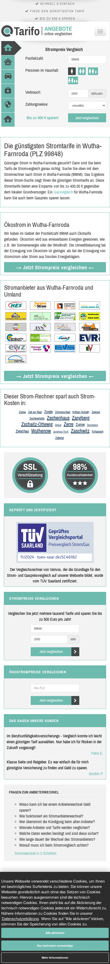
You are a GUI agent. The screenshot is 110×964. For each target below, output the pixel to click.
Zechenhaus (58, 418)
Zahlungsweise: (36, 104)
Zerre (68, 424)
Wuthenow (41, 431)
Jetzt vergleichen (87, 118)
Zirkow (58, 425)
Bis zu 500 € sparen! (43, 117)
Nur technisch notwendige (55, 945)
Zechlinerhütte (37, 418)
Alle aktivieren (55, 933)
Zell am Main (35, 412)
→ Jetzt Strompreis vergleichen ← (55, 267)
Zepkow (96, 412)
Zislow (22, 412)
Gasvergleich (63, 192)
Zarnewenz (92, 425)
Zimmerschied (62, 412)
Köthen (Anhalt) (80, 412)
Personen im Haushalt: (42, 70)
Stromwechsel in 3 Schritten (35, 853)
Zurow (80, 424)
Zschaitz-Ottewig (37, 424)
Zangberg (81, 418)
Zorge (48, 411)
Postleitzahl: (34, 58)
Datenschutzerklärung (20, 918)
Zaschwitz (80, 431)
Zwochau (22, 431)
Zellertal (59, 438)
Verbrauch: (33, 92)
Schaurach (97, 431)
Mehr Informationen (55, 957)
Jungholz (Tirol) (61, 431)
